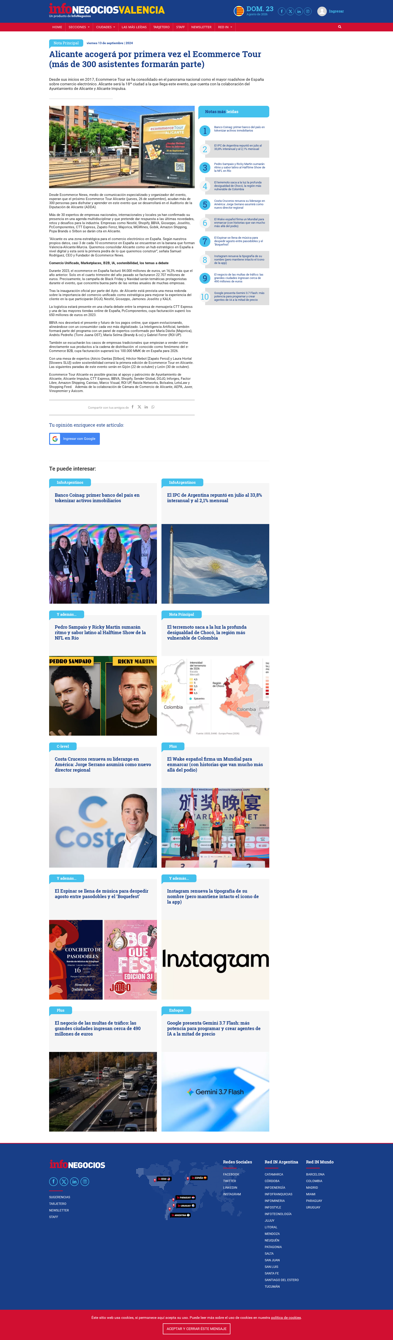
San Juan (272, 1260)
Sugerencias (59, 1197)
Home (57, 27)
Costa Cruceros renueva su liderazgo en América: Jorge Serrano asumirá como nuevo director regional (239, 204)
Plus (173, 746)
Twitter (229, 1181)
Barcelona (315, 1174)
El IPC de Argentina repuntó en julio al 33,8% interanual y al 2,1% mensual (238, 147)
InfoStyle (273, 1207)
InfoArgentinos (70, 482)
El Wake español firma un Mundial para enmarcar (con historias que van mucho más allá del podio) (239, 223)
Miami (310, 1194)
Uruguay (313, 1207)
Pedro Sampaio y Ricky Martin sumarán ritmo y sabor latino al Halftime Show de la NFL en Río (239, 167)
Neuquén (272, 1240)
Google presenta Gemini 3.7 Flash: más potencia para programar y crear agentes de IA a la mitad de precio (239, 296)
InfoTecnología (278, 1214)
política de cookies (286, 1317)
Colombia (314, 1181)
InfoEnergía (275, 1187)
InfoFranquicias (278, 1194)
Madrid (312, 1187)
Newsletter (201, 27)
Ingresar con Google (78, 438)
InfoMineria (275, 1201)
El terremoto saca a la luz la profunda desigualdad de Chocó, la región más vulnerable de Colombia (238, 186)
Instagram (232, 1194)
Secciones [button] (78, 27)
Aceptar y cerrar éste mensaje (197, 1329)
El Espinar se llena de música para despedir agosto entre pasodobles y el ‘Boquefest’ (238, 241)
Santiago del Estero (282, 1280)
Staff (180, 27)
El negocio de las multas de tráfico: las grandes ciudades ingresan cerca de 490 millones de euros (238, 278)
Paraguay (314, 1201)
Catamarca (274, 1174)
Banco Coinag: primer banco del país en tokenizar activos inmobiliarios (239, 128)
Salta (269, 1253)
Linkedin (230, 1187)
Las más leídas (134, 27)
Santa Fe (272, 1273)
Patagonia (273, 1247)
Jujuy (269, 1220)
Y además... (66, 614)
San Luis (271, 1267)
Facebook (231, 1174)
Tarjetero (161, 27)
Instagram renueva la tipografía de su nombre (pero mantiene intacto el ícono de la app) (239, 259)
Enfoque (176, 1010)
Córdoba (272, 1181)
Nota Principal (66, 43)
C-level (63, 746)
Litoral (271, 1227)
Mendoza (272, 1234)
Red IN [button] (223, 27)
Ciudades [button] (104, 27)
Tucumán (272, 1286)
